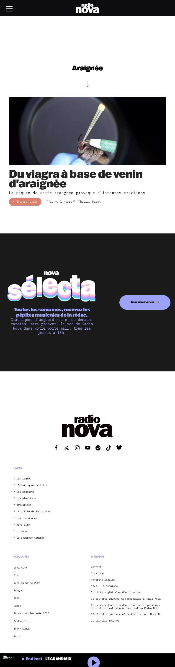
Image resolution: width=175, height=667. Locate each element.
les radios (23, 478)
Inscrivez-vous (142, 302)
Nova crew (97, 573)
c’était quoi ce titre (32, 485)
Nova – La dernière (104, 586)
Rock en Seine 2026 (26, 583)
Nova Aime (20, 567)
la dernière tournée (30, 537)
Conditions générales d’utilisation (116, 592)
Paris (17, 636)
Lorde (17, 605)
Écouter (27, 201)
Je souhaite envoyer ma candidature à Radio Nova (126, 598)
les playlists (26, 498)
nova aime (23, 524)
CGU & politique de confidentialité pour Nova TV (126, 614)
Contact (96, 567)
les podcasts (25, 491)
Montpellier (21, 621)
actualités (23, 504)
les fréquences (26, 518)
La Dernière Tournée (105, 620)
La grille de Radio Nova (33, 511)
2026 (16, 598)
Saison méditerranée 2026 (31, 613)
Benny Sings (21, 628)
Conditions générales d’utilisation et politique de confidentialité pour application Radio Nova (126, 607)
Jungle (17, 590)
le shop (21, 531)
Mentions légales (103, 579)
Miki (16, 575)
